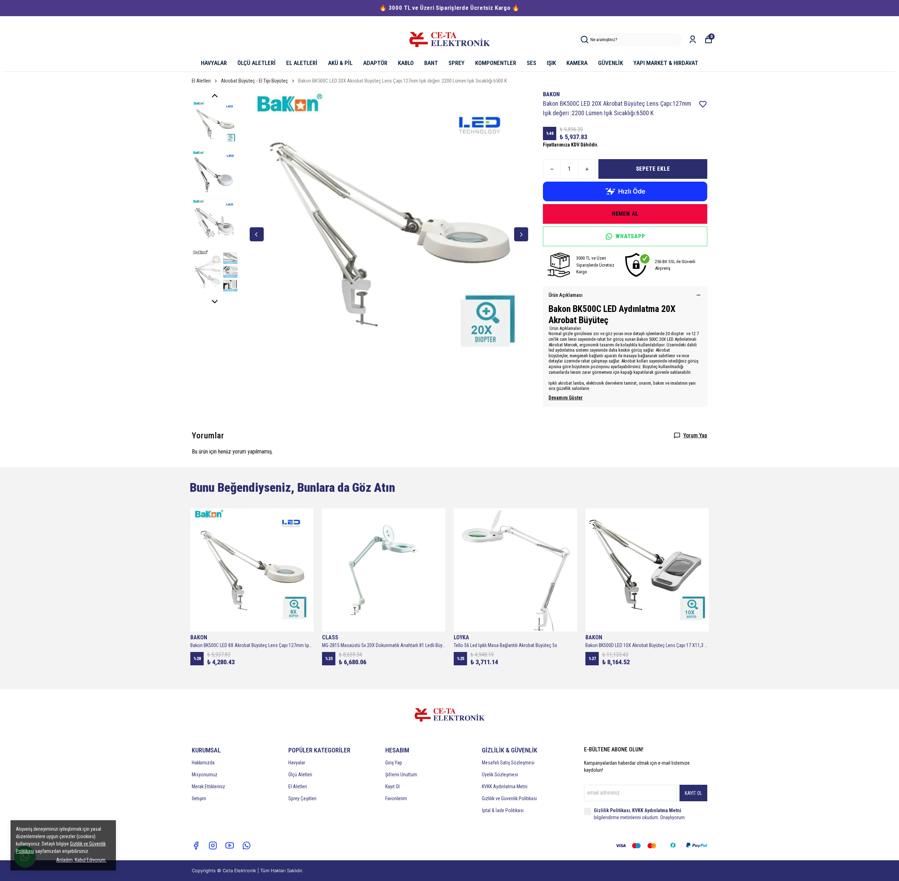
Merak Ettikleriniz (208, 786)
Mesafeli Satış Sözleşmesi (508, 762)
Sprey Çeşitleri (302, 798)
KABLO (406, 62)
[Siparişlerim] (692, 39)
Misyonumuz (204, 774)
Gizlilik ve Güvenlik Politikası (509, 798)
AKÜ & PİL (340, 62)
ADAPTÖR (375, 62)
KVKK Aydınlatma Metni (504, 786)
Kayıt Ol (392, 786)
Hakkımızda (203, 762)
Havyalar (296, 762)
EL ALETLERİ (301, 62)
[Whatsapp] (246, 845)
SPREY (456, 62)
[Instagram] (213, 845)
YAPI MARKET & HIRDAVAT (666, 62)
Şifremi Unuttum (401, 774)
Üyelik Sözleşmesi (500, 774)
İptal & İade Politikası (503, 810)
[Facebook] (196, 845)
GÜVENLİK (610, 62)
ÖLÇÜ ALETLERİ (256, 62)
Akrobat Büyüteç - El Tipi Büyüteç (254, 81)
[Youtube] (229, 845)
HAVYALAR (214, 62)
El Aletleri (201, 81)
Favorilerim (396, 798)
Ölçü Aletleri (300, 774)
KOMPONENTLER (495, 62)
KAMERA (577, 62)
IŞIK (551, 62)
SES (531, 62)
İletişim (199, 798)
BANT (431, 62)
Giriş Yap (393, 762)
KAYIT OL (693, 793)
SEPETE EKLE (653, 168)
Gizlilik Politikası (612, 810)
